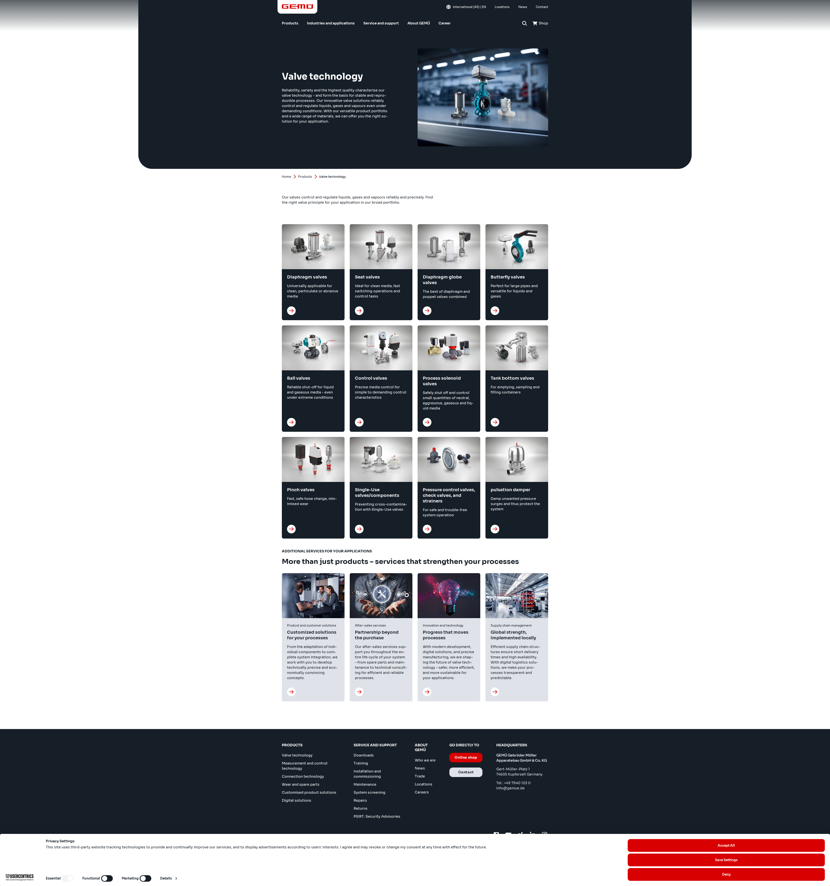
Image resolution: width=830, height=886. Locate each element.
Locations (423, 784)
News (420, 768)
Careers (422, 792)
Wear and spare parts (300, 784)
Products (305, 177)
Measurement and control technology (304, 766)
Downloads (364, 755)
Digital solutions (296, 800)
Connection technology (303, 776)
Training (361, 763)
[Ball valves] (291, 422)
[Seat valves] (359, 310)
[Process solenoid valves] (427, 422)
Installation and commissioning (367, 774)
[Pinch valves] (291, 529)
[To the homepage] (297, 6)
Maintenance (365, 784)
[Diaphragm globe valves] (427, 310)
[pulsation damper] (495, 529)
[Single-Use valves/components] (359, 529)
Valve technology (297, 755)
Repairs (360, 800)
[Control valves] (359, 422)
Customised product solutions (309, 792)
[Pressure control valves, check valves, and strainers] (427, 529)
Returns (360, 808)
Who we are (425, 760)
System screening (369, 792)
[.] (291, 692)
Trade (420, 776)
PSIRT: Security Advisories (377, 816)
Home (286, 177)
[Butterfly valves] (495, 310)
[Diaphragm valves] (291, 310)
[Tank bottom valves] (495, 422)
